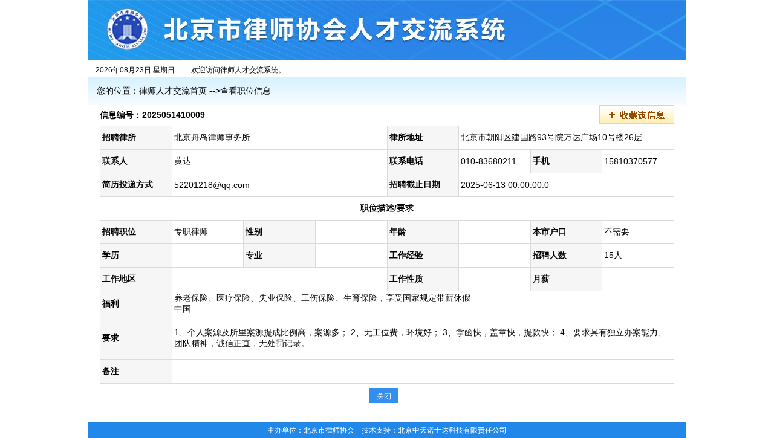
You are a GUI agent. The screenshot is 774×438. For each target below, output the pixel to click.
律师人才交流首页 (173, 90)
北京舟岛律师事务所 (212, 137)
